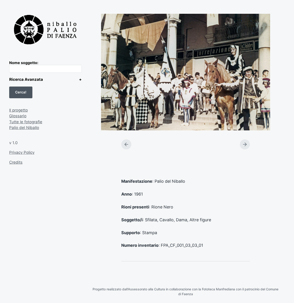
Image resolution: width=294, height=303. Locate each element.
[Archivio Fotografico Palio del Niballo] (45, 30)
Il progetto (18, 110)
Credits (16, 162)
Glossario (17, 116)
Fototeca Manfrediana (218, 289)
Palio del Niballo (24, 127)
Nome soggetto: (23, 62)
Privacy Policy (21, 152)
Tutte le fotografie (25, 122)
